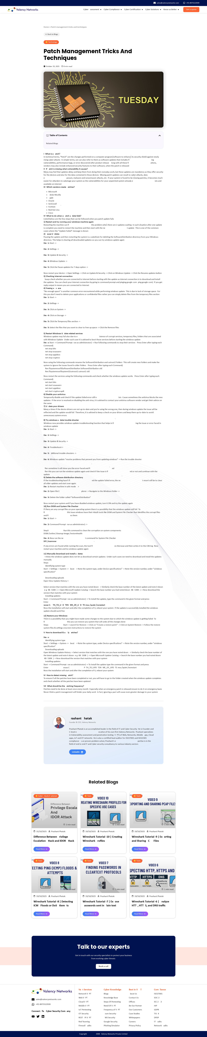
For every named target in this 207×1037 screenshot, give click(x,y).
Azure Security (110, 1014)
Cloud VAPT (84, 1002)
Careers (132, 1022)
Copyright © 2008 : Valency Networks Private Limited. (103, 1034)
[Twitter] (38, 1016)
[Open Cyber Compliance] (121, 9)
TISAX (156, 1014)
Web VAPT (83, 998)
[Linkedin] (42, 1016)
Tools (89, 796)
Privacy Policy (135, 1026)
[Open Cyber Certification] (142, 9)
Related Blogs (52, 143)
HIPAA (156, 1006)
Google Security (110, 1022)
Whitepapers (134, 1018)
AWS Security (109, 1018)
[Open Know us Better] (178, 9)
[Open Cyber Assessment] (101, 9)
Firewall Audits (85, 1026)
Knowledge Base (111, 998)
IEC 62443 (158, 1002)
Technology (52, 42)
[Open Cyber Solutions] (160, 9)
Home (46, 27)
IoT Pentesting (85, 1010)
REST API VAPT (85, 1018)
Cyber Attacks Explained (47, 796)
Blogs (106, 994)
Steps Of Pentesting (112, 1002)
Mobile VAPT (84, 1006)
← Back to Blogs (51, 34)
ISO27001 (158, 994)
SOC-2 (156, 998)
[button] (159, 135)
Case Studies (134, 1014)
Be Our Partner (135, 1006)
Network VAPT (85, 994)
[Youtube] (33, 1016)
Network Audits (161, 1026)
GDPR (156, 1010)
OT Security (84, 1014)
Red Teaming (84, 1022)
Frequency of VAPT (112, 1010)
